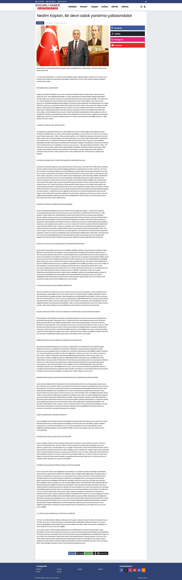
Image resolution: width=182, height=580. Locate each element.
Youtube (118, 45)
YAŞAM (94, 6)
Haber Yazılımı (142, 578)
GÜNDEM (72, 6)
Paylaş (72, 553)
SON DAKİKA (52, 1)
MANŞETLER (63, 1)
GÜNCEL (125, 6)
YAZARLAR (40, 1)
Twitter (117, 34)
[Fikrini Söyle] (139, 570)
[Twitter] (126, 570)
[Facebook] (121, 570)
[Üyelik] (146, 1)
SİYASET (83, 6)
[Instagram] (130, 570)
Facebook (117, 28)
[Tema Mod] (145, 6)
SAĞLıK (104, 6)
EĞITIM (115, 6)
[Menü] (141, 6)
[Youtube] (134, 570)
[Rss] (143, 570)
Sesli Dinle (104, 553)
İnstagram (118, 40)
